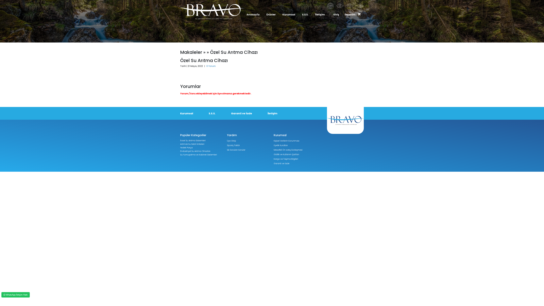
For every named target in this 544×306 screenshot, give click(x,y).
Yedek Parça (186, 147)
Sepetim (350, 14)
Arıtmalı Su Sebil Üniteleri (192, 144)
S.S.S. (305, 14)
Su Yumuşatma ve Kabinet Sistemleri (198, 154)
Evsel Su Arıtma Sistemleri (193, 140)
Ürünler (271, 14)
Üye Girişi (231, 140)
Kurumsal (288, 14)
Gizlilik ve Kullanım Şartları (286, 154)
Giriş (336, 14)
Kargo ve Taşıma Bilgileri (286, 159)
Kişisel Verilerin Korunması (286, 140)
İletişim (320, 14)
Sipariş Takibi (233, 145)
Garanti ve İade (241, 113)
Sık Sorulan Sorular (236, 149)
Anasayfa (253, 14)
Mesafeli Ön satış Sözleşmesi (288, 149)
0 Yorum (211, 66)
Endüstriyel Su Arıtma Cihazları (195, 151)
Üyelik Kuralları (281, 145)
